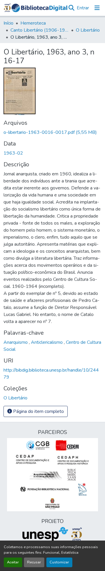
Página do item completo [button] (38, 411)
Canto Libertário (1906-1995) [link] (39, 30)
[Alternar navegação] (97, 7)
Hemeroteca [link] (33, 23)
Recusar (34, 562)
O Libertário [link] (88, 30)
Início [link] (8, 23)
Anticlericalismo (47, 342)
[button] (39, 8)
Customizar (59, 562)
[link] (53, 132)
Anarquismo (16, 342)
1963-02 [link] (13, 153)
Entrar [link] (83, 8)
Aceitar (13, 562)
